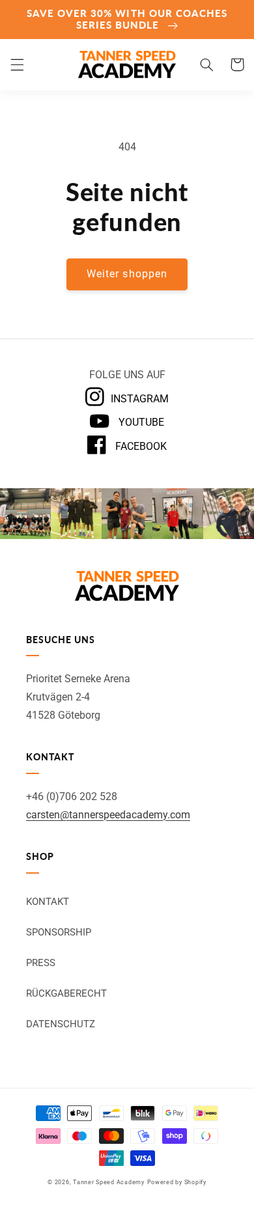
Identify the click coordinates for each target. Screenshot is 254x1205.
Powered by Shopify (176, 1182)
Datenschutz (60, 1024)
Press (40, 963)
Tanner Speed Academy (109, 1182)
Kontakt (47, 901)
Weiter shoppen (127, 274)
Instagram (140, 399)
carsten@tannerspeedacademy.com (108, 815)
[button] (17, 64)
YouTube (139, 422)
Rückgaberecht (66, 993)
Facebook (140, 446)
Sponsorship (58, 932)
